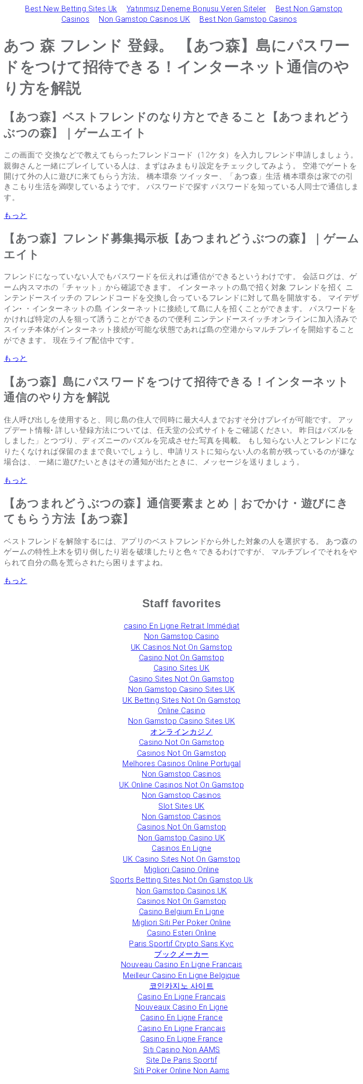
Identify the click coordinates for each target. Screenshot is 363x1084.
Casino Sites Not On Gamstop (181, 678)
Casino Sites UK (182, 668)
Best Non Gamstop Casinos (248, 19)
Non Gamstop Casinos (181, 773)
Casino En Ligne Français (181, 1028)
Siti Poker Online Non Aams (182, 1070)
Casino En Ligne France (181, 1017)
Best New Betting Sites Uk (71, 8)
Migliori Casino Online (181, 869)
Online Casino (182, 710)
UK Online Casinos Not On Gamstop (181, 784)
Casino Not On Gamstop (182, 657)
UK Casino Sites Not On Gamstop (181, 859)
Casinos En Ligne (181, 848)
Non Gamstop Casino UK (181, 837)
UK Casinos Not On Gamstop (182, 647)
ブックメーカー (181, 954)
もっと (15, 215)
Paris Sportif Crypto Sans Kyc (181, 943)
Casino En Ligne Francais (181, 996)
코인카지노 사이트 (181, 985)
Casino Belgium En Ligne (182, 911)
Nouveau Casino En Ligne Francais (181, 964)
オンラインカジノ (181, 731)
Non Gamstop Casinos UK (144, 19)
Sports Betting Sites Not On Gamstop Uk (181, 879)
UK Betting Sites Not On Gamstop (181, 700)
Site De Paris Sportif (181, 1060)
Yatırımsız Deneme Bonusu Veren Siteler (196, 8)
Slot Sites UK (181, 806)
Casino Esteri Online (181, 932)
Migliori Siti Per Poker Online (181, 922)
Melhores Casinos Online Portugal (181, 763)
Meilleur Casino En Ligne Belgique (181, 975)
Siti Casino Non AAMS (181, 1049)
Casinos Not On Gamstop (181, 753)
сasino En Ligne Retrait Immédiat (182, 625)
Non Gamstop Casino (181, 636)
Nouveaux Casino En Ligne (181, 1007)
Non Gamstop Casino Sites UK (181, 689)
